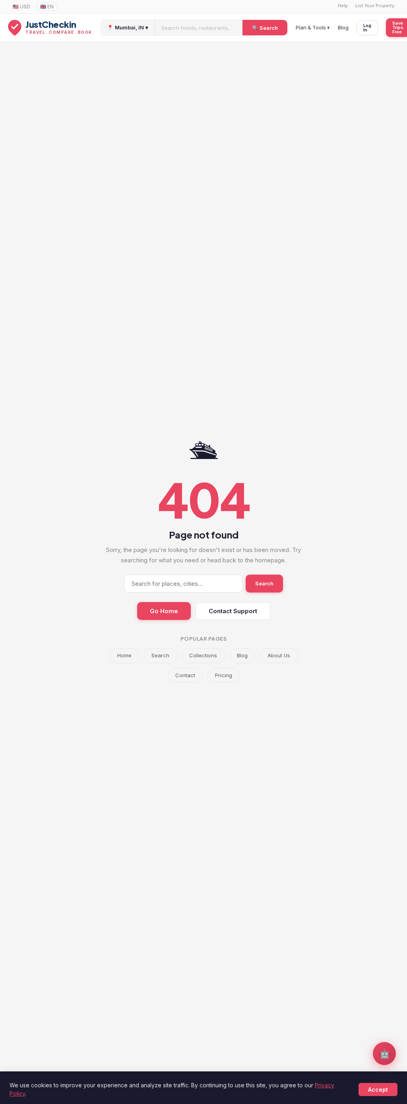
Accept (378, 1089)
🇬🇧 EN (47, 7)
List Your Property (374, 5)
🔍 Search (265, 28)
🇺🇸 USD (21, 7)
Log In (367, 28)
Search (264, 583)
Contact (185, 675)
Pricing (223, 675)
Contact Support (233, 611)
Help (343, 5)
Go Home (164, 611)
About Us (278, 655)
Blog (343, 27)
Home (124, 655)
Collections (203, 655)
